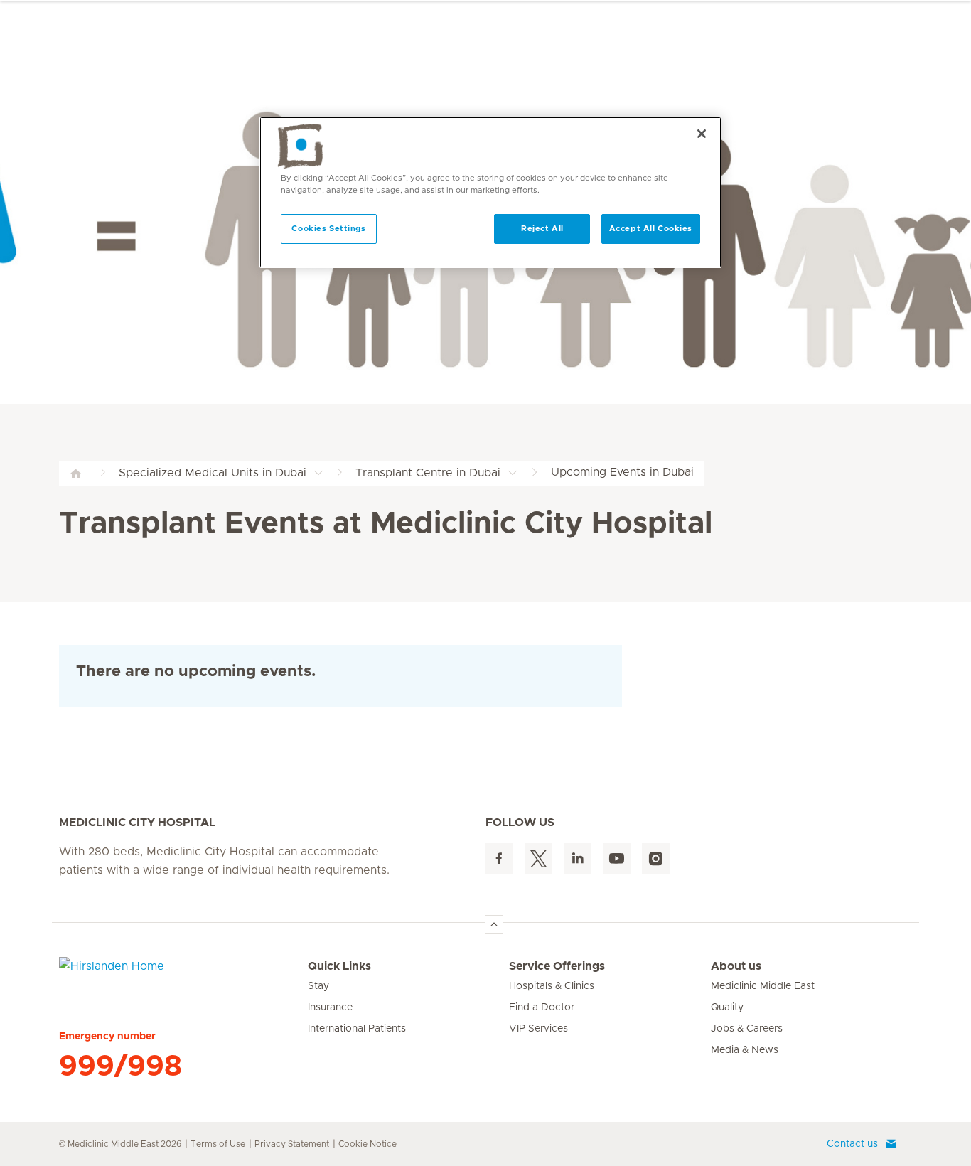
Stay (318, 986)
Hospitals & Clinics (551, 986)
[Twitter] (538, 858)
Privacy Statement (291, 1144)
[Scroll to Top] (494, 924)
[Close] (701, 133)
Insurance (330, 1007)
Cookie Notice (367, 1144)
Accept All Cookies (650, 228)
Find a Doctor (541, 1007)
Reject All (542, 228)
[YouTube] (617, 858)
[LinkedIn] (577, 858)
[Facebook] (499, 858)
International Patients (357, 1029)
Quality (727, 1007)
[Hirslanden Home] (183, 975)
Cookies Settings (328, 228)
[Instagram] (656, 858)
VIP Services (538, 1029)
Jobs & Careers (747, 1029)
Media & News (744, 1050)
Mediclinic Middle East (763, 986)
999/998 (120, 1066)
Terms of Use (218, 1144)
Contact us (852, 1144)
